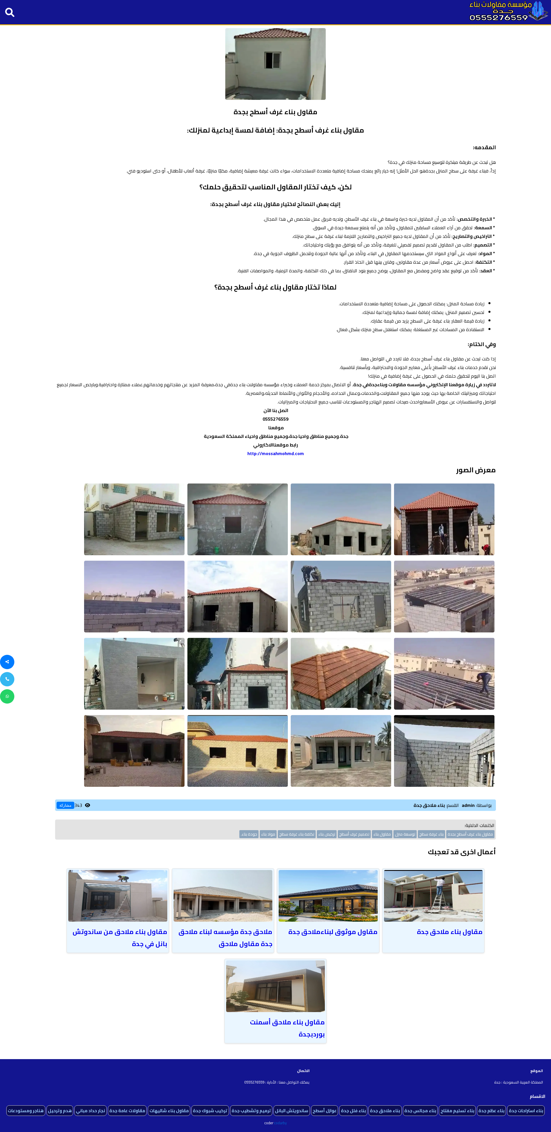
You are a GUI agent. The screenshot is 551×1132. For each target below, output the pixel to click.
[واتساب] (7, 696)
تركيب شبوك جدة (210, 1110)
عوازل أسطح (325, 1110)
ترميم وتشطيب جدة (251, 1110)
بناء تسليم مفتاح (457, 1110)
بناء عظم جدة (491, 1110)
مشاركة (65, 805)
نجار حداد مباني (90, 1110)
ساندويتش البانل (291, 1110)
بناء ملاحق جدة (385, 1110)
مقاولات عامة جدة (127, 1110)
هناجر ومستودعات (26, 1110)
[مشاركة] (7, 662)
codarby (280, 1122)
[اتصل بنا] (7, 679)
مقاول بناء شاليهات (169, 1110)
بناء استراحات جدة (526, 1110)
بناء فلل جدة (353, 1110)
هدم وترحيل (60, 1110)
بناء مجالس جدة (420, 1110)
